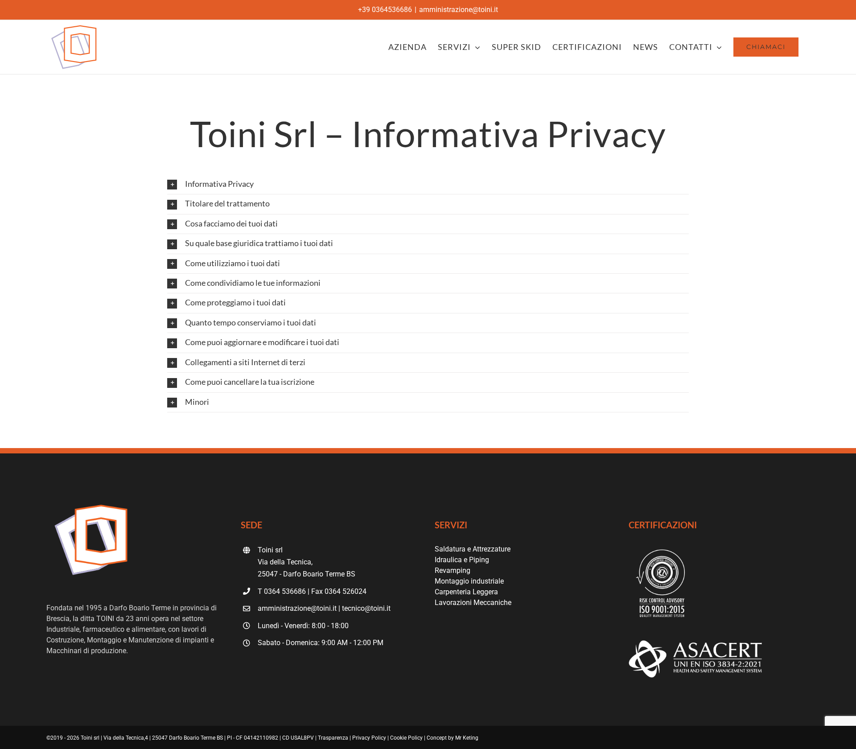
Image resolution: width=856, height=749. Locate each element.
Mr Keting (466, 738)
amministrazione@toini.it (458, 9)
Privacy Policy (369, 738)
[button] (428, 184)
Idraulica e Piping (462, 560)
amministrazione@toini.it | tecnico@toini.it (324, 608)
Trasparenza (333, 738)
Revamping (452, 570)
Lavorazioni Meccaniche (473, 602)
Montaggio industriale (469, 581)
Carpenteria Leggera (466, 592)
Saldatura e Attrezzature (472, 549)
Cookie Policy (406, 738)
